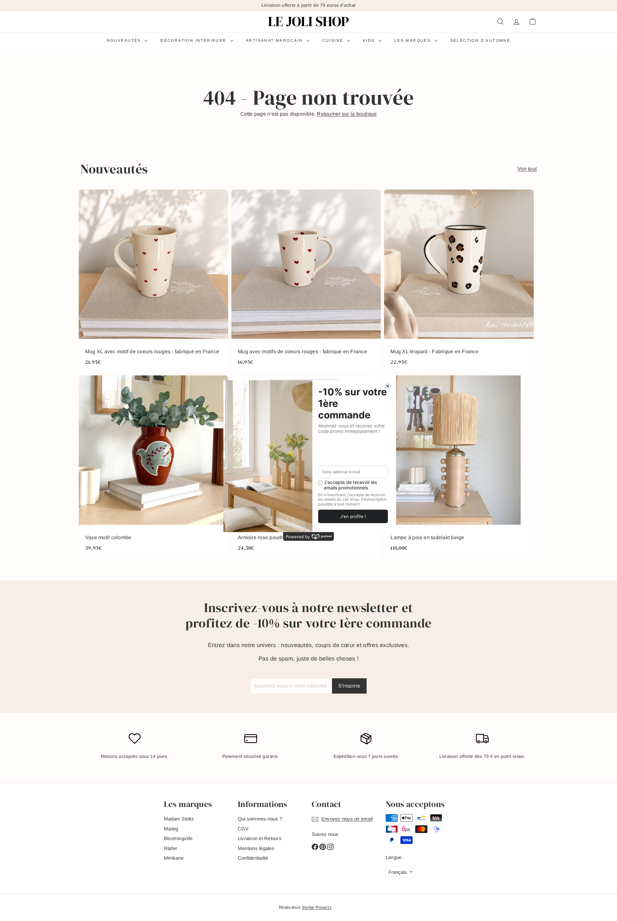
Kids (370, 40)
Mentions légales (256, 848)
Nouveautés (125, 40)
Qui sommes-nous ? (260, 818)
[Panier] (532, 21)
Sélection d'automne (480, 40)
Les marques (413, 40)
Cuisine (333, 40)
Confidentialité (253, 858)
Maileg (171, 828)
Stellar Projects (317, 907)
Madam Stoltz (179, 818)
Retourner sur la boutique (347, 114)
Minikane (173, 858)
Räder (170, 848)
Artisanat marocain (275, 40)
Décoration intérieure (194, 40)
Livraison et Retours (260, 838)
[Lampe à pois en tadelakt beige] (458, 466)
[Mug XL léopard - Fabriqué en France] (458, 280)
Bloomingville (178, 838)
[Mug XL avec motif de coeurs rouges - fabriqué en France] (153, 280)
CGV (243, 828)
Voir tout (527, 168)
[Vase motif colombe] (153, 466)
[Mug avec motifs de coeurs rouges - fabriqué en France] (306, 280)
